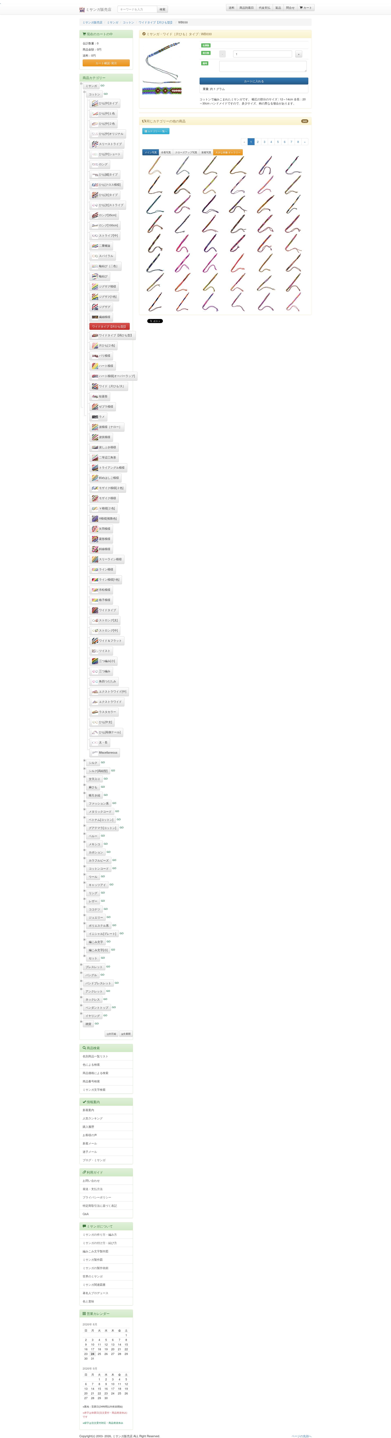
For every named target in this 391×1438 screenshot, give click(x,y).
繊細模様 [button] (104, 317)
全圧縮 (112, 1033)
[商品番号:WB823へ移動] (267, 282)
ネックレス (93, 999)
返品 (278, 7)
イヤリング (93, 1016)
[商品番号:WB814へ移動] (294, 302)
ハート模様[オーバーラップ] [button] (116, 376)
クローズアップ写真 (186, 152)
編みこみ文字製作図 (95, 1251)
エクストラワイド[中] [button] (112, 691)
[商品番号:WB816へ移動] (267, 302)
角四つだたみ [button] (107, 681)
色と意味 (88, 1301)
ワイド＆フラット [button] (110, 640)
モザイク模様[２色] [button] (110, 488)
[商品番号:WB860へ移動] (211, 184)
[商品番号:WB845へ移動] (183, 223)
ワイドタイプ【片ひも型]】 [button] (109, 326)
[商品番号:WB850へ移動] (267, 204)
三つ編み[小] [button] (106, 661)
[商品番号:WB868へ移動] (183, 165)
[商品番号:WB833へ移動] (183, 263)
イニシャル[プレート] (102, 934)
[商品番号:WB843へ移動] (239, 223)
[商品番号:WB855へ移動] (183, 204)
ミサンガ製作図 (93, 1259)
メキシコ (94, 844)
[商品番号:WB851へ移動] (239, 204)
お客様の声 (90, 1135)
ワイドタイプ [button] (107, 610)
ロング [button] (103, 164)
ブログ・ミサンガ (94, 1160)
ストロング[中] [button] (108, 630)
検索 (162, 9)
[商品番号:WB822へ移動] (294, 282)
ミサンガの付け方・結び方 (100, 1243)
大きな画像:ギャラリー (228, 152)
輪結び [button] (103, 276)
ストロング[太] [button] (108, 620)
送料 (231, 7)
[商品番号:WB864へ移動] (267, 165)
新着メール (90, 1143)
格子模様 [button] (104, 600)
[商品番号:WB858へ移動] (267, 184)
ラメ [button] (101, 416)
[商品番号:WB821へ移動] (156, 302)
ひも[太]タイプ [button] (108, 195)
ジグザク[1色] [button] (107, 296)
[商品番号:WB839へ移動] (183, 243)
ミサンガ (112, 22)
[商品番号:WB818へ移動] (211, 302)
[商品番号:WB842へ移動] (267, 223)
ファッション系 (99, 803)
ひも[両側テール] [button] (109, 732)
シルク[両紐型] (98, 771)
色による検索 (91, 1064)
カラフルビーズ (99, 860)
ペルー (93, 836)
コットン (128, 22)
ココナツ (94, 909)
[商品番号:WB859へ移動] (239, 184)
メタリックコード (100, 811)
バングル (91, 975)
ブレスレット (94, 967)
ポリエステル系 (99, 925)
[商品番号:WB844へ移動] (211, 223)
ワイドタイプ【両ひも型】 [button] (115, 335)
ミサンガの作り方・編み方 (100, 1234)
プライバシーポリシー (97, 1197)
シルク (93, 763)
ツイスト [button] (104, 651)
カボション (96, 852)
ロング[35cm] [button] (107, 215)
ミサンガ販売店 (98, 9)
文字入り (94, 779)
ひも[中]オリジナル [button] (110, 134)
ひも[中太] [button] (105, 722)
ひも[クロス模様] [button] (109, 184)
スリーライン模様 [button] (110, 559)
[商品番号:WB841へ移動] (294, 223)
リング (93, 893)
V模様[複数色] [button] (107, 518)
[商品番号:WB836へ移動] (267, 243)
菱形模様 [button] (104, 539)
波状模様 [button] (104, 437)
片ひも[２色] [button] (106, 345)
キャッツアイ (97, 885)
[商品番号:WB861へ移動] (183, 184)
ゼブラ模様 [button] (105, 406)
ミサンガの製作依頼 (95, 1268)
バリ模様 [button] (104, 355)
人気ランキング (93, 1118)
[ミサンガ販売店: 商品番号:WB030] (168, 60)
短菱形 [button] (103, 396)
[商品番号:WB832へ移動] (211, 263)
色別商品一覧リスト (95, 1056)
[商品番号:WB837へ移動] (239, 243)
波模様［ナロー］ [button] (110, 427)
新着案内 (88, 1110)
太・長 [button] (103, 742)
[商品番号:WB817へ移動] (239, 302)
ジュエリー (96, 917)
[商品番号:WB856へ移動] (156, 204)
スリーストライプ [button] (110, 144)
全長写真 (166, 152)
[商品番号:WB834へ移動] (156, 263)
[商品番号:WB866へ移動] (211, 165)
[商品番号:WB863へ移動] (294, 165)
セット (93, 958)
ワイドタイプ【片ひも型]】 (156, 22)
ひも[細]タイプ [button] (108, 174)
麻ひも (93, 787)
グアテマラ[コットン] (102, 828)
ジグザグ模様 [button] (107, 286)
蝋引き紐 (94, 795)
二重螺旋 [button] (104, 245)
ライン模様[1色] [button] (108, 579)
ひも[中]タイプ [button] (108, 103)
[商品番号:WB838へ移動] (211, 243)
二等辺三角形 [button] (107, 457)
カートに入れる (254, 81)
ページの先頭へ (302, 1436)
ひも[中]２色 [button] (106, 123)
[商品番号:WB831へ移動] (239, 263)
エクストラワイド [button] (110, 701)
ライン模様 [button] (105, 569)
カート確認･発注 (106, 63)
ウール (93, 877)
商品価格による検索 (95, 1073)
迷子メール (90, 1152)
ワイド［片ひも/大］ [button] (111, 386)
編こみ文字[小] (98, 950)
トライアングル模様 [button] (111, 467)
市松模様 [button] (104, 589)
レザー (93, 901)
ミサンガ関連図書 (94, 1284)
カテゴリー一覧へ (157, 131)
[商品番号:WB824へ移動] (239, 282)
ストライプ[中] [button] (108, 235)
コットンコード (99, 868)
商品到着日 (246, 7)
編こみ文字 (96, 942)
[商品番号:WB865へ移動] (239, 165)
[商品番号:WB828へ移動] (156, 282)
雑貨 (88, 1024)
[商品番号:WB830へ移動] (267, 263)
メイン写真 (151, 152)
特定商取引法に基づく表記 (100, 1205)
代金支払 (264, 7)
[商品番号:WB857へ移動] (294, 184)
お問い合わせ (91, 1180)
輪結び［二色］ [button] (108, 266)
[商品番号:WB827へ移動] (183, 282)
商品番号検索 (91, 1081)
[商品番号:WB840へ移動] (156, 243)
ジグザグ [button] (104, 307)
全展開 (127, 1033)
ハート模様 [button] (105, 366)
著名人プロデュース (95, 1293)
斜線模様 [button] (104, 549)
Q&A (86, 1214)
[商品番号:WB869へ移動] (156, 165)
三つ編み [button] (104, 671)
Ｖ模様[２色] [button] (106, 508)
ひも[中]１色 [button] (106, 113)
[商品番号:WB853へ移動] (211, 204)
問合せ (290, 7)
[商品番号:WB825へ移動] (211, 282)
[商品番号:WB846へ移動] (156, 223)
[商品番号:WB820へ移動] (183, 302)
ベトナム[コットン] (101, 820)
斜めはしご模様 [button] (108, 478)
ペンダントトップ (97, 1007)
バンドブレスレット (98, 983)
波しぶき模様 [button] (107, 447)
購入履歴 (88, 1127)
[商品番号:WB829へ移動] (294, 263)
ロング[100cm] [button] (108, 225)
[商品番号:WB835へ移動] (294, 243)
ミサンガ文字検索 (94, 1089)
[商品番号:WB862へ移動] (156, 184)
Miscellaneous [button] (107, 752)
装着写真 (206, 152)
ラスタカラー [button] (107, 712)
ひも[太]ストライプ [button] (110, 205)
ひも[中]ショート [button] (109, 154)
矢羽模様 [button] (104, 528)
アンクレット (94, 991)
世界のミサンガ (93, 1276)
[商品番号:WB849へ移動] (294, 204)
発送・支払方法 (93, 1189)
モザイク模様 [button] (107, 498)
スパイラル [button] (105, 256)
